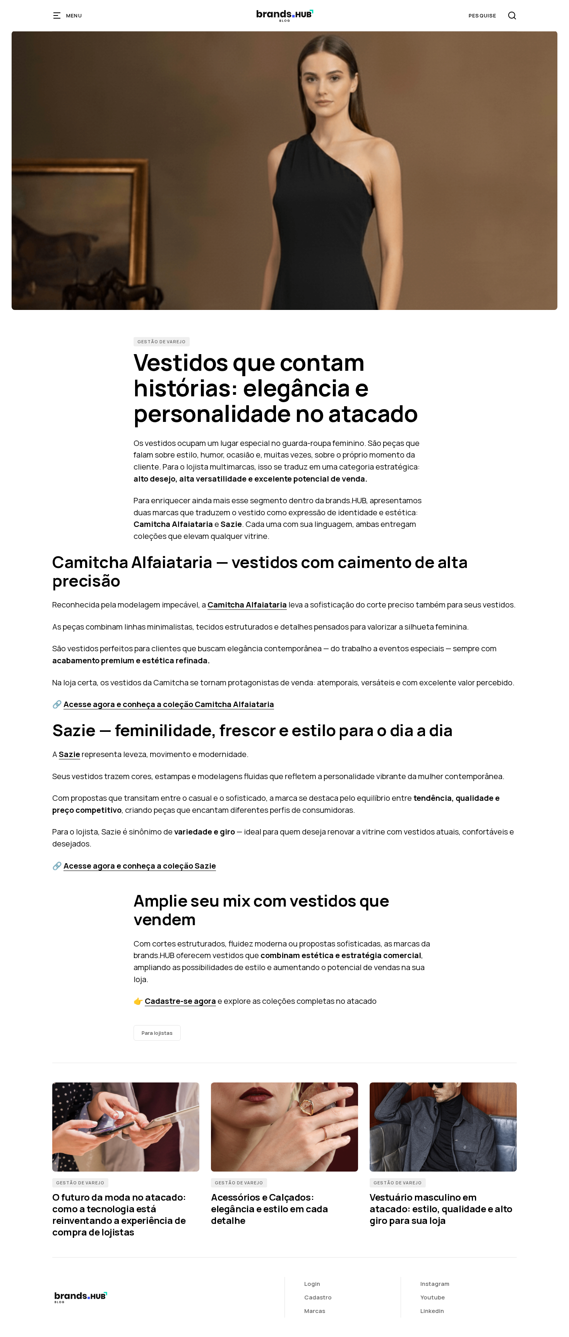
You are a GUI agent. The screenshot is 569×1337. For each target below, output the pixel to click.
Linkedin (432, 1311)
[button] (68, 15)
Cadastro (318, 1297)
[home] (284, 15)
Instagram (434, 1284)
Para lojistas (157, 1032)
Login (312, 1284)
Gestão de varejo (161, 341)
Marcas (314, 1311)
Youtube (432, 1297)
